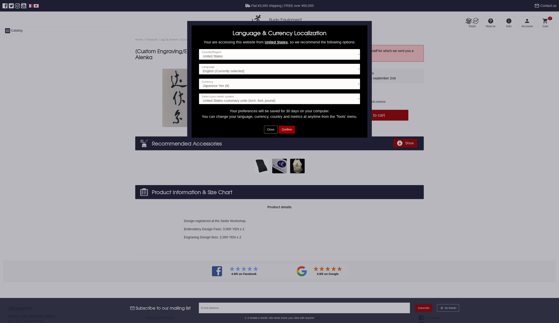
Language (208, 66)
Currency (207, 81)
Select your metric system (218, 96)
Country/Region (211, 52)
